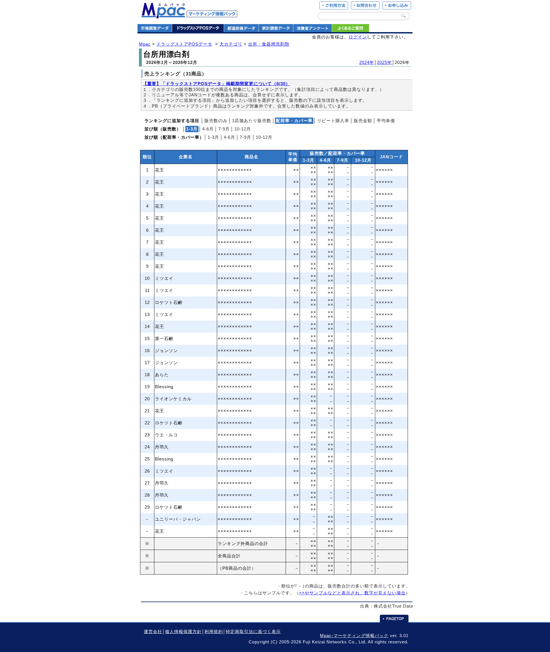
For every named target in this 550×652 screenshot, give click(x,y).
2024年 (366, 62)
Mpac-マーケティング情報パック (354, 635)
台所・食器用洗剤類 (268, 44)
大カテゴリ (230, 44)
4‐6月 (208, 129)
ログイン (358, 37)
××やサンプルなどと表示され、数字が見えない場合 (352, 593)
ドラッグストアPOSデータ (184, 44)
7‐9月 (224, 129)
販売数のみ (216, 120)
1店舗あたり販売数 (251, 120)
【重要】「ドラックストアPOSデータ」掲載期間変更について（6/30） (216, 83)
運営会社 (153, 631)
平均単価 (386, 120)
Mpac (145, 44)
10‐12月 (242, 129)
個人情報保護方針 (183, 631)
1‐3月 (213, 137)
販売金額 (363, 120)
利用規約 (214, 631)
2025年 (384, 62)
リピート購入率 (333, 120)
